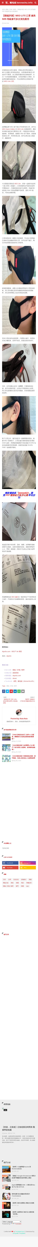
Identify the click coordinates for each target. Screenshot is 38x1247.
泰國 (17, 883)
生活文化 (16, 879)
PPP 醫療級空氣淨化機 (17, 495)
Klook (15, 678)
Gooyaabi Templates (19, 1233)
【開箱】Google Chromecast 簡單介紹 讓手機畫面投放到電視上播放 (24, 1177)
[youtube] (10, 867)
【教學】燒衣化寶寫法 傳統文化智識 (23, 1203)
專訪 (22, 883)
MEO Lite (20, 129)
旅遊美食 (16, 673)
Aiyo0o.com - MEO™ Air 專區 (12, 651)
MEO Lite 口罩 (9, 81)
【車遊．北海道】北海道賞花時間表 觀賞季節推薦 (18, 1128)
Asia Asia (6, 23)
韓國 (22, 886)
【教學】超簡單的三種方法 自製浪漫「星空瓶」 (23, 1213)
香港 (12, 883)
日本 (4, 879)
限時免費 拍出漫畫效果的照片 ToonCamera (21, 1195)
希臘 (30, 879)
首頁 (3, 9)
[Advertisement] (19, 787)
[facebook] (10, 863)
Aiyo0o (9, 656)
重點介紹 (5, 883)
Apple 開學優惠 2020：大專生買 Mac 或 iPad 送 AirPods (23, 1186)
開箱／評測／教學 (11, 9)
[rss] (28, 867)
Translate (18, 1224)
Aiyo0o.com (17, 675)
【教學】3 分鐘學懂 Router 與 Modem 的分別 (21, 1168)
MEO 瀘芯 (14, 597)
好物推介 (23, 879)
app (27, 886)
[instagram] (28, 863)
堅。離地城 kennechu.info (19, 2)
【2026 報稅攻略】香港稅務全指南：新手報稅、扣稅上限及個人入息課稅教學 (24, 757)
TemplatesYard (19, 1231)
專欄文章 (28, 883)
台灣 (9, 879)
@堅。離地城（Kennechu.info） (24, 681)
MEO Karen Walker (8, 129)
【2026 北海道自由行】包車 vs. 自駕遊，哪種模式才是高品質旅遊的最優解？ (23, 737)
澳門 (17, 886)
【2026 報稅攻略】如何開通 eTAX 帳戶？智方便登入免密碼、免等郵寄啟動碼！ (23, 747)
